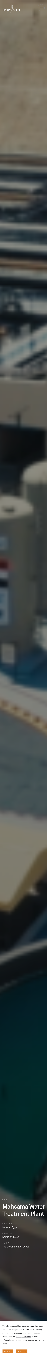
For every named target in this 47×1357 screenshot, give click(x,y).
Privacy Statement (23, 1336)
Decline (22, 1351)
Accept (8, 1351)
